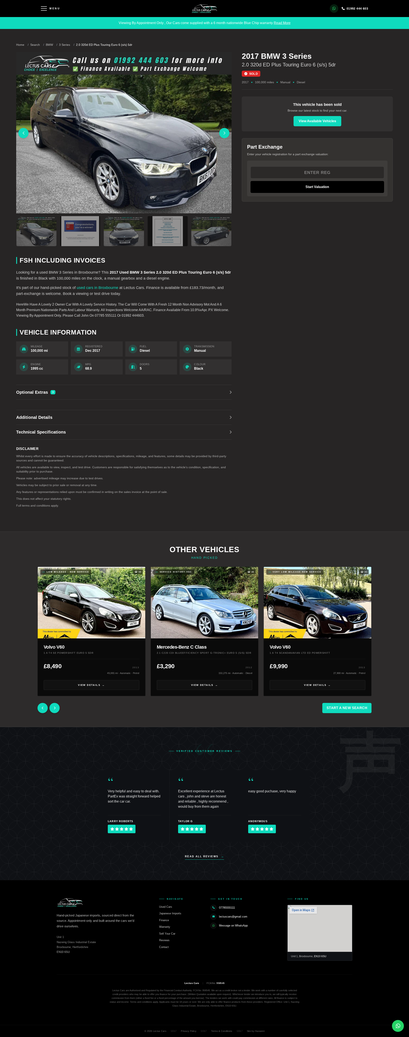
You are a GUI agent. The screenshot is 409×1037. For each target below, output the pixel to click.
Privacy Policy (188, 1031)
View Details (91, 685)
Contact (166, 947)
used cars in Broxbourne (97, 288)
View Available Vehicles (317, 121)
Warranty (167, 926)
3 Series (64, 44)
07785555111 (227, 907)
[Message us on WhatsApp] (334, 8)
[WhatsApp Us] (398, 1026)
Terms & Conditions (221, 1031)
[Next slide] (224, 133)
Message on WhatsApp (233, 925)
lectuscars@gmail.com (233, 916)
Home (20, 44)
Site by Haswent (256, 1031)
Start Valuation (317, 187)
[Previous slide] (23, 133)
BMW (49, 44)
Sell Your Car (169, 933)
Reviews (166, 940)
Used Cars (168, 906)
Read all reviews (204, 856)
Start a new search (347, 708)
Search (35, 44)
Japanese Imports (172, 913)
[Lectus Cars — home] (204, 8)
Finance (166, 920)
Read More (282, 23)
